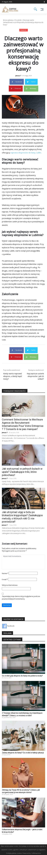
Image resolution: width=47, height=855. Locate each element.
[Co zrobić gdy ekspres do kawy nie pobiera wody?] (23, 659)
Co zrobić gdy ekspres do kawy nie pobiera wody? (22, 676)
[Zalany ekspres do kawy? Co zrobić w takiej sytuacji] (23, 735)
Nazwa (5, 573)
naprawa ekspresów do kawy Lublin (25, 152)
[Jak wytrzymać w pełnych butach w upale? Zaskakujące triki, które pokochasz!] (23, 455)
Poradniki (18, 20)
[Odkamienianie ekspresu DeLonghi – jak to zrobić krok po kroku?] (23, 812)
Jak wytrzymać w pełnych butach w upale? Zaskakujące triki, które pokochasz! (22, 472)
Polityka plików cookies (14, 853)
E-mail (5, 579)
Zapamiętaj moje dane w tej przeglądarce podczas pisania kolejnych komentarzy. (21, 597)
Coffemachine (36, 853)
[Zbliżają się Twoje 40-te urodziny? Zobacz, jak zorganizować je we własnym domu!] (23, 773)
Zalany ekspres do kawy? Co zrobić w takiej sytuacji (23, 753)
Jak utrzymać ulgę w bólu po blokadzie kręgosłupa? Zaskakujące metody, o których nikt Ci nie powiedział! (22, 517)
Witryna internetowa (9, 585)
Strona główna (8, 20)
